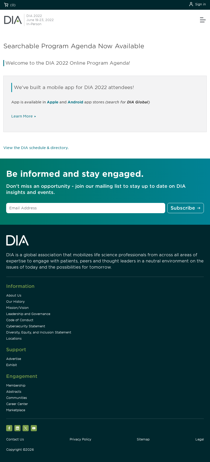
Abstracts (13, 392)
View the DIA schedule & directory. (36, 148)
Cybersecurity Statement (25, 326)
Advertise (13, 359)
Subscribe (183, 208)
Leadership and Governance (28, 314)
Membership (15, 385)
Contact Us (15, 439)
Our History (15, 301)
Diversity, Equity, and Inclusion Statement (38, 332)
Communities (16, 398)
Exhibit (11, 365)
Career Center (17, 404)
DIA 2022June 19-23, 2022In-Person (40, 20)
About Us (13, 295)
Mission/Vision (17, 308)
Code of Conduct (19, 320)
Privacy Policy (80, 439)
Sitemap (143, 439)
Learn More (22, 116)
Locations (14, 338)
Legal (199, 439)
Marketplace (15, 410)
